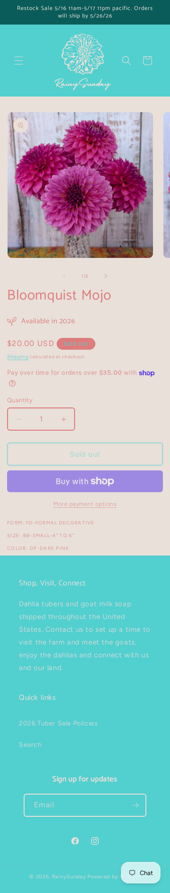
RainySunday (69, 877)
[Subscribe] (135, 805)
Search (30, 745)
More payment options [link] (85, 504)
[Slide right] (105, 275)
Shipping (18, 357)
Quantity (20, 400)
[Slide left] (64, 275)
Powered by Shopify (114, 877)
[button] (18, 60)
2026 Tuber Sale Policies (58, 723)
